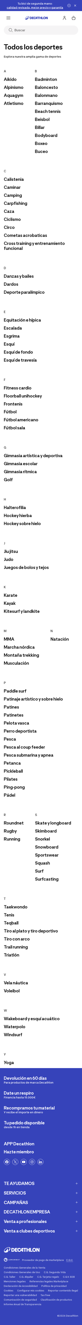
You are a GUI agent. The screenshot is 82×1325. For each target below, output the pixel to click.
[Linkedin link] (40, 1162)
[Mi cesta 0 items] (73, 18)
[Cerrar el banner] (75, 5)
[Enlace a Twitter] (15, 1162)
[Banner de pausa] (69, 5)
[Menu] (8, 18)
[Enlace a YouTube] (24, 1162)
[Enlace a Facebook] (7, 1162)
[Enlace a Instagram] (32, 1162)
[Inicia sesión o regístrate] (64, 18)
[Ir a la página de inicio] (36, 18)
